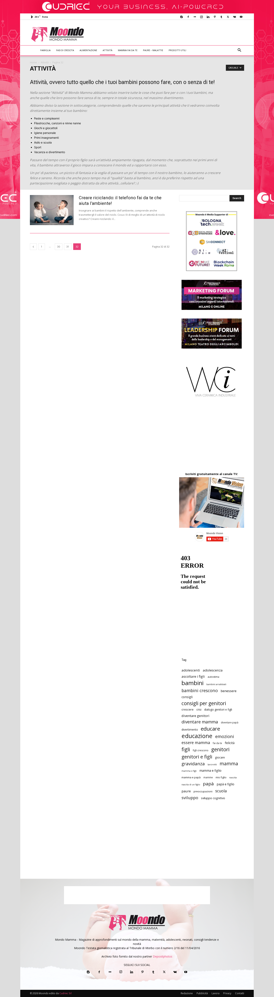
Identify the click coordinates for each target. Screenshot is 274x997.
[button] (239, 51)
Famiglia (45, 50)
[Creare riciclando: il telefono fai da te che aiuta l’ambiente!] (52, 210)
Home (33, 62)
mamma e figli (189, 770)
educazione (197, 736)
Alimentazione (88, 50)
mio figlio (221, 777)
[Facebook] (188, 17)
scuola (221, 791)
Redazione (187, 993)
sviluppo (190, 798)
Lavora (215, 993)
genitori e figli (197, 756)
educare (210, 729)
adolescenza (213, 670)
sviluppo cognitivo (213, 798)
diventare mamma (200, 722)
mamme (208, 777)
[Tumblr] (221, 17)
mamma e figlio (210, 770)
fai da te (217, 743)
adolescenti (191, 670)
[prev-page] (33, 246)
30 (58, 246)
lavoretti (212, 764)
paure (186, 791)
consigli (187, 697)
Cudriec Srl (65, 993)
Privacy (227, 993)
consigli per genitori (204, 703)
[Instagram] (201, 17)
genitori (220, 749)
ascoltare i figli (193, 676)
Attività (107, 50)
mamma (229, 763)
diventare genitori (195, 716)
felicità (229, 743)
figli (186, 749)
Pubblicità (202, 993)
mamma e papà (191, 777)
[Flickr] (195, 17)
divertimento (190, 729)
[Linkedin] (208, 17)
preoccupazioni (203, 791)
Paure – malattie (153, 50)
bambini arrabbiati (216, 684)
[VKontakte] (234, 17)
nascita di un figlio (191, 784)
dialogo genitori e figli (218, 709)
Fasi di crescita (65, 50)
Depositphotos (162, 956)
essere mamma (196, 742)
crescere (188, 709)
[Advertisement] (170, 34)
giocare (220, 757)
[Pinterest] (215, 17)
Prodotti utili (177, 50)
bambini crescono (200, 690)
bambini (193, 683)
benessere (228, 691)
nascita (233, 777)
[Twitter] (228, 17)
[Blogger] (182, 17)
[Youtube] (241, 17)
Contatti (239, 993)
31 (67, 246)
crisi (198, 709)
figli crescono (200, 750)
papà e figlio (225, 784)
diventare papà (229, 722)
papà (208, 784)
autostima (213, 676)
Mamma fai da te (127, 50)
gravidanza (193, 763)
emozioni (224, 736)
